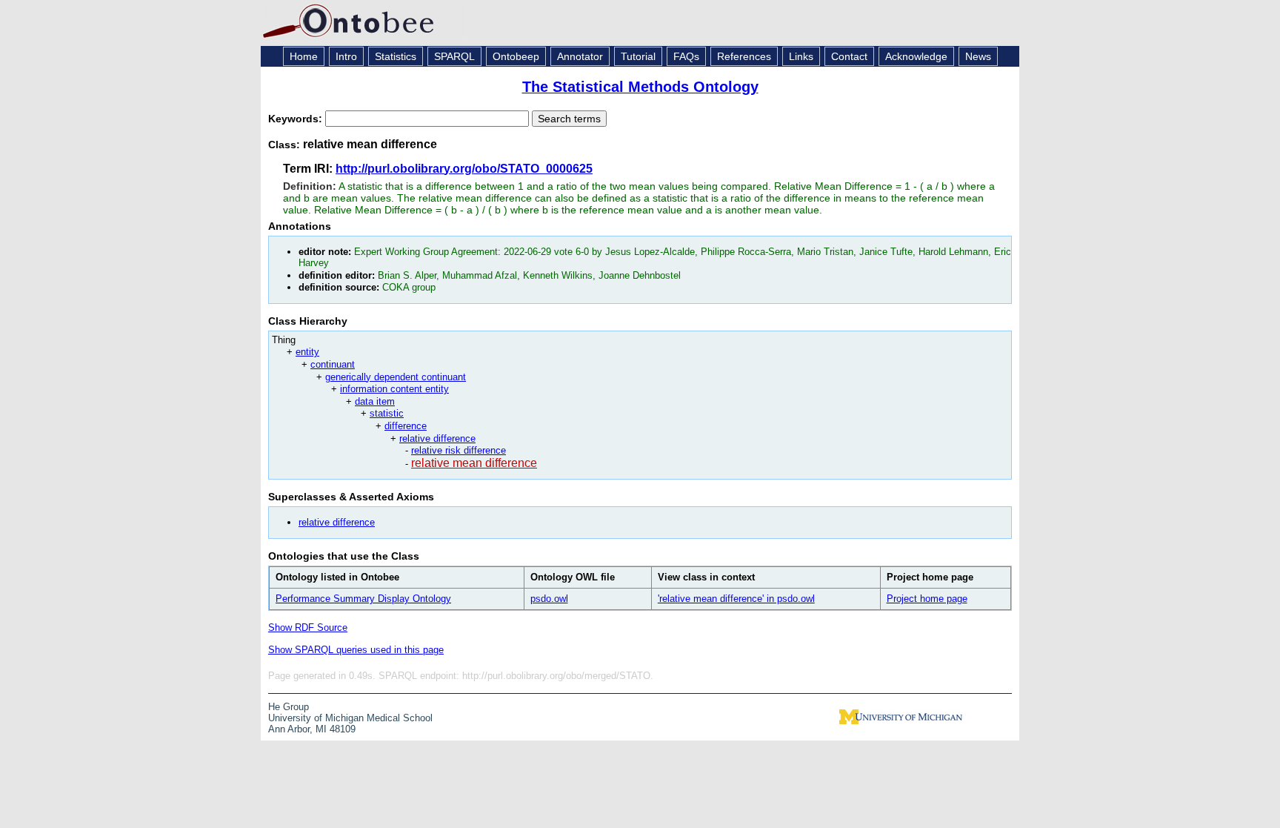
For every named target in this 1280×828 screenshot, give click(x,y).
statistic (387, 413)
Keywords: (296, 119)
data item (375, 401)
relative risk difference (458, 450)
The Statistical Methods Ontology (640, 87)
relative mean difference (474, 463)
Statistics (395, 56)
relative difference (437, 438)
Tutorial (638, 56)
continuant (332, 364)
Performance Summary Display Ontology (363, 598)
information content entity (394, 388)
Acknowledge (916, 56)
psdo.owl (549, 598)
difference (405, 425)
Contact (849, 56)
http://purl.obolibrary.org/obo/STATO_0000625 (464, 168)
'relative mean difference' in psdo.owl (736, 598)
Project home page (927, 598)
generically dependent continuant (395, 376)
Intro (346, 56)
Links (801, 56)
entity (307, 351)
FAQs (686, 56)
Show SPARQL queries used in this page (356, 649)
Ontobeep (516, 56)
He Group (288, 706)
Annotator (580, 56)
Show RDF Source (307, 627)
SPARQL (454, 56)
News (978, 56)
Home (304, 56)
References (744, 56)
